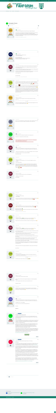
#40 (37, 339)
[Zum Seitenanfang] (55, 412)
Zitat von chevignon (19, 173)
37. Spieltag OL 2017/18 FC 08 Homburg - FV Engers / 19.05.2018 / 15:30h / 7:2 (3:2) (32, 392)
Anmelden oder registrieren (44, 0)
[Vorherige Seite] (6, 25)
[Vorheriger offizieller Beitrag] (36, 336)
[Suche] (49, 1)
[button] (38, 1)
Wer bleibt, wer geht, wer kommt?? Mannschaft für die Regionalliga (15, 392)
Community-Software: (28, 399)
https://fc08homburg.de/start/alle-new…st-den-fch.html (21, 332)
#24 (37, 80)
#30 (37, 171)
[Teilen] (38, 25)
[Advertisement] (22, 17)
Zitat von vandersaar (19, 97)
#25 (37, 95)
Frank (23, 393)
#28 (37, 145)
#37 (37, 286)
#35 (37, 251)
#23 (37, 64)
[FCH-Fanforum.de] (28, 6)
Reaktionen (8, 36)
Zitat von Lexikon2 (19, 147)
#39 (37, 313)
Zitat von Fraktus (19, 227)
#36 (37, 273)
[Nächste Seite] (12, 25)
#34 (37, 225)
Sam (8, 393)
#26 (37, 119)
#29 (37, 157)
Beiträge (8, 104)
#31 (37, 192)
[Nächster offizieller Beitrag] (37, 336)
